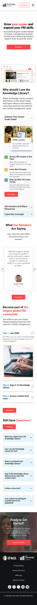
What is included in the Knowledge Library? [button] (14, 462)
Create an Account (18, 542)
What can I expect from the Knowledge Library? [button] (15, 438)
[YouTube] (27, 587)
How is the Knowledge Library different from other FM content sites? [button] (16, 476)
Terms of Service (18, 570)
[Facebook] (18, 587)
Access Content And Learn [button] (16, 397)
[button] (3, 269)
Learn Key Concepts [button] (14, 214)
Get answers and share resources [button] (16, 207)
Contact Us (9, 427)
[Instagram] (23, 587)
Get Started (24, 5)
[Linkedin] (9, 587)
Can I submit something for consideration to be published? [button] (15, 501)
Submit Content (18, 580)
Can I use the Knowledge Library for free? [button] (14, 450)
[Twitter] (14, 587)
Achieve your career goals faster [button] (14, 118)
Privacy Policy (19, 566)
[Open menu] (33, 5)
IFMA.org (18, 575)
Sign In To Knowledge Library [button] (16, 386)
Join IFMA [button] (11, 333)
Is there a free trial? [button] (12, 488)
